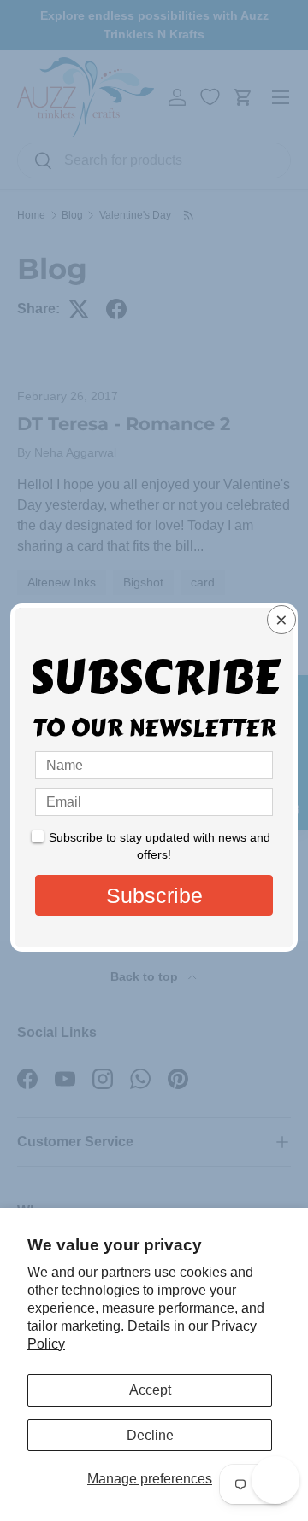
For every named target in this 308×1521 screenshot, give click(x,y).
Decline (150, 1435)
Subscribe (154, 895)
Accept (150, 1390)
